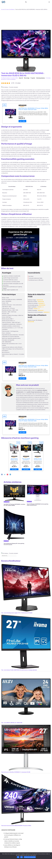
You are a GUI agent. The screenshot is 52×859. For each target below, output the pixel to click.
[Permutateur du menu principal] (49, 2)
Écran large (26, 78)
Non (21, 857)
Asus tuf (21, 78)
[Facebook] (2, 474)
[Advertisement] (26, 20)
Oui (18, 857)
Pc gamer (33, 78)
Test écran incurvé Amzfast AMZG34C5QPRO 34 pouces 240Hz (16, 825)
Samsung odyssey (40, 78)
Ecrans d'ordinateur (11, 79)
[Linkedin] (10, 474)
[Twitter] (4, 474)
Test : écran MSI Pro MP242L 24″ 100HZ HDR (11, 722)
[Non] (50, 855)
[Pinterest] (7, 474)
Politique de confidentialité (29, 857)
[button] (26, 2)
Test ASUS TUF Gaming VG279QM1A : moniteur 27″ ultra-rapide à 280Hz (14, 505)
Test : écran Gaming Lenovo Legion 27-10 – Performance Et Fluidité (16, 612)
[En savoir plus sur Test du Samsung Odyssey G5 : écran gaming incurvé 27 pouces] (14, 524)
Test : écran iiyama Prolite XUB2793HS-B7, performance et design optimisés (19, 670)
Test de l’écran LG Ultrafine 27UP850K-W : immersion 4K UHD (15, 772)
